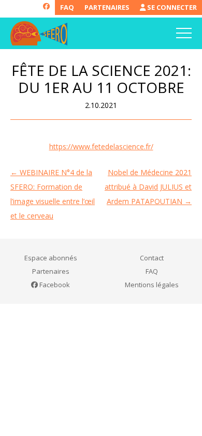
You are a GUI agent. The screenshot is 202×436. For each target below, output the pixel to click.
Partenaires (106, 7)
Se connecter (171, 7)
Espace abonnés (50, 257)
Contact (152, 257)
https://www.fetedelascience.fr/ (101, 146)
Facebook (54, 284)
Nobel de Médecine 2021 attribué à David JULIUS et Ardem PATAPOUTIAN (148, 186)
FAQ (67, 7)
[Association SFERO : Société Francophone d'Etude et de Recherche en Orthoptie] (38, 33)
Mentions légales (152, 284)
